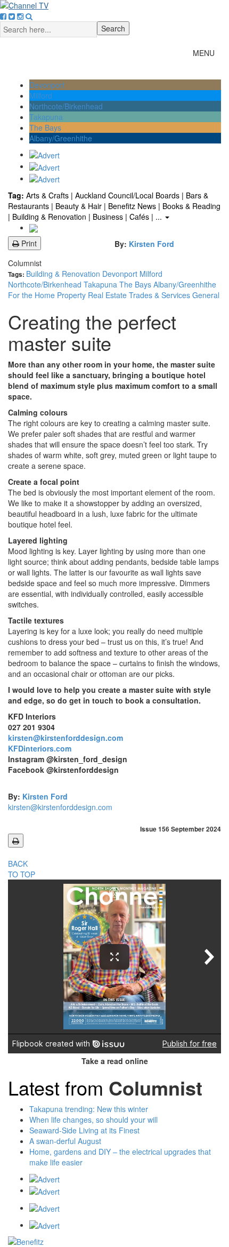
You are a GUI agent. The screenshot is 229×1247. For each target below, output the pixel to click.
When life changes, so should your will (93, 1119)
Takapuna (46, 116)
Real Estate (108, 295)
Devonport (46, 84)
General (205, 295)
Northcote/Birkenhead (66, 106)
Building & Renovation (64, 273)
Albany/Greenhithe (60, 138)
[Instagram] (20, 16)
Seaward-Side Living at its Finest (84, 1130)
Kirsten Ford (151, 243)
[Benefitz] (114, 1241)
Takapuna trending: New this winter (88, 1109)
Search (113, 28)
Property (72, 295)
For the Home (32, 295)
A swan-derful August (65, 1141)
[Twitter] (12, 16)
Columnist (25, 263)
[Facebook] (3, 16)
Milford (40, 95)
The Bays (45, 127)
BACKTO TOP (21, 869)
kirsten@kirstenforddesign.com (65, 737)
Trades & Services (160, 295)
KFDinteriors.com (40, 748)
